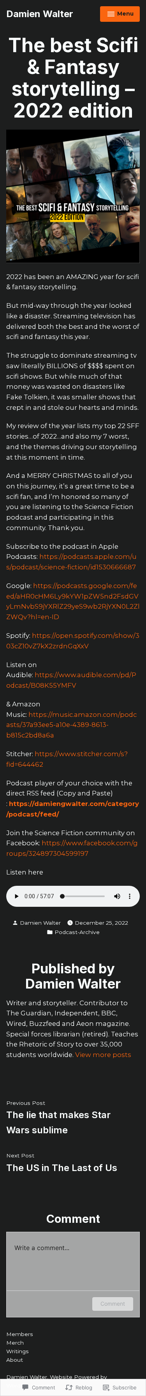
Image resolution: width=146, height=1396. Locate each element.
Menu (121, 15)
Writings (17, 1351)
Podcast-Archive (77, 932)
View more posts (103, 1055)
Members (19, 1334)
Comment (112, 1303)
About (14, 1360)
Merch (15, 1343)
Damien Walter (39, 13)
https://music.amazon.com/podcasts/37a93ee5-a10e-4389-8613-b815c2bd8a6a (71, 725)
